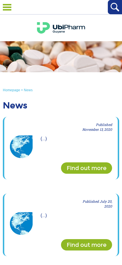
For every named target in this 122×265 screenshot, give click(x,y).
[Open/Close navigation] (7, 7)
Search (115, 7)
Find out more (86, 168)
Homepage (12, 90)
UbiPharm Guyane (61, 28)
